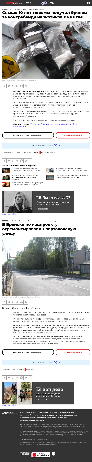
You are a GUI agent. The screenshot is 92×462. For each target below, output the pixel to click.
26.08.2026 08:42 (8, 221)
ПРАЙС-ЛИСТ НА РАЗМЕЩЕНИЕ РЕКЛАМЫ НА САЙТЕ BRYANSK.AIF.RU (56, 415)
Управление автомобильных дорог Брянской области (21, 297)
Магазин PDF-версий (67, 412)
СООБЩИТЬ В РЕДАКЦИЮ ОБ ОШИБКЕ (32, 420)
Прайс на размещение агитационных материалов (38, 418)
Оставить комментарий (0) (73, 135)
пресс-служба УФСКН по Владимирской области (19, 81)
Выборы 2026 (62, 418)
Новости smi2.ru (9, 214)
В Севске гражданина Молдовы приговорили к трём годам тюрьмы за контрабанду (28, 183)
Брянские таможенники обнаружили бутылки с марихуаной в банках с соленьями (71, 169)
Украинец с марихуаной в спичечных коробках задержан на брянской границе (26, 169)
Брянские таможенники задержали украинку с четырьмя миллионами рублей (72, 176)
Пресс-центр (43, 412)
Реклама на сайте (26, 415)
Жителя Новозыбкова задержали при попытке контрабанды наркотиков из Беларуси (25, 177)
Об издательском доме (28, 412)
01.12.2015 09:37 (7, 9)
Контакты (53, 412)
